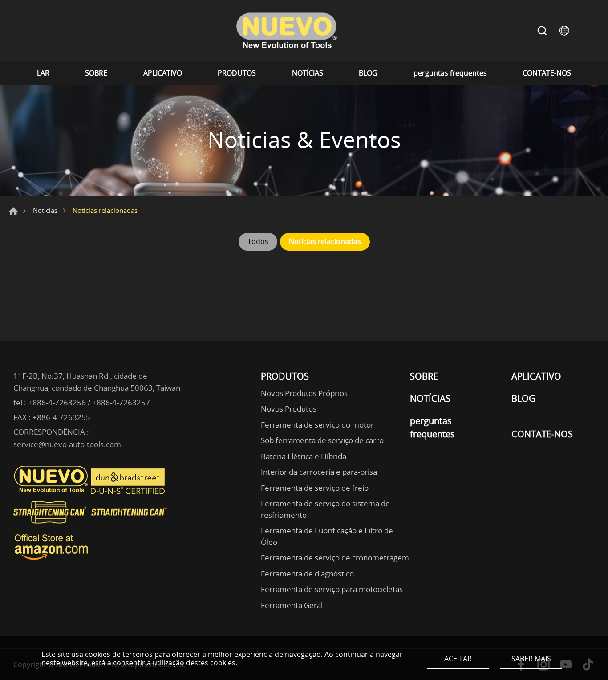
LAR (43, 73)
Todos (257, 241)
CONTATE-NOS (547, 73)
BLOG (368, 73)
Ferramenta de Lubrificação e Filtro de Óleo (327, 536)
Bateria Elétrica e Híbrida (303, 456)
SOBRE (96, 73)
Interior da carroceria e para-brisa (319, 472)
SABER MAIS (531, 659)
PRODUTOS (237, 73)
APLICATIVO (162, 73)
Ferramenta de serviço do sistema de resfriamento (325, 509)
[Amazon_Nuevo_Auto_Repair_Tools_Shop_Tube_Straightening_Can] (51, 560)
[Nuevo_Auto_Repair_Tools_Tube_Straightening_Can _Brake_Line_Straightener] (91, 527)
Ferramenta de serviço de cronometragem (335, 557)
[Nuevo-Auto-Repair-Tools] (286, 30)
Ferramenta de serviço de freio (315, 488)
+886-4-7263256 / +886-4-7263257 (89, 402)
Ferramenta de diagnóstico (307, 573)
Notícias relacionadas (325, 241)
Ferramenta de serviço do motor (317, 425)
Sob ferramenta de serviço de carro (322, 440)
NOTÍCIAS (307, 73)
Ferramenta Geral (292, 605)
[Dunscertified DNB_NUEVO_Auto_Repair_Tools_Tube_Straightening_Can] (128, 492)
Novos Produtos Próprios (304, 393)
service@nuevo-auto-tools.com (67, 444)
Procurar (542, 30)
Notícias (45, 210)
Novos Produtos (288, 409)
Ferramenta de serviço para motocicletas (332, 589)
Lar (13, 211)
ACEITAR (458, 659)
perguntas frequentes (450, 73)
